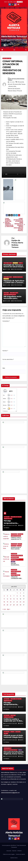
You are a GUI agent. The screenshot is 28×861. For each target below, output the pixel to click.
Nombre (5, 350)
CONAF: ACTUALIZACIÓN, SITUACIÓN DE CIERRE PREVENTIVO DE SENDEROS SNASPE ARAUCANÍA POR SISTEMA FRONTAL (18, 224)
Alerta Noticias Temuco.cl (14, 36)
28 (14, 605)
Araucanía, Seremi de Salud (10, 294)
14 (14, 599)
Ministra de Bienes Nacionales (15, 559)
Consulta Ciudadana (16, 535)
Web (4, 368)
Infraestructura (8, 518)
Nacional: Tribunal (15, 575)
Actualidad (6, 516)
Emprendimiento (14, 557)
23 (20, 602)
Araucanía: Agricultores (16, 555)
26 (7, 605)
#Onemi (11, 86)
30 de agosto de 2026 (11, 525)
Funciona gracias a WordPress (9, 845)
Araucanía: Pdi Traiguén (16, 516)
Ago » (8, 609)
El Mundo (19, 850)
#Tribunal (19, 90)
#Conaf (10, 84)
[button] (25, 49)
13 (10, 599)
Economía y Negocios (15, 571)
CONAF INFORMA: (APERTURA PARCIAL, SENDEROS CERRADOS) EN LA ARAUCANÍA (9, 222)
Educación (13, 545)
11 (4, 599)
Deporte (20, 543)
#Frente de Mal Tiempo (19, 84)
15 (17, 599)
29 (17, 605)
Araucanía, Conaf (7, 58)
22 (17, 602)
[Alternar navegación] (14, 50)
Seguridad (15, 262)
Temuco (20, 262)
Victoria (19, 545)
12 (7, 599)
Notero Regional (17, 269)
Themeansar (14, 847)
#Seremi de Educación (14, 88)
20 (10, 602)
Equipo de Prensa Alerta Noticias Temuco (16, 79)
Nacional (14, 850)
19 (7, 602)
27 (10, 605)
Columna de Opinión (20, 854)
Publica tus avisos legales (9, 854)
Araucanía (6, 292)
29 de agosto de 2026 (11, 756)
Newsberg (22, 845)
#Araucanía (20, 82)
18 (4, 602)
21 (14, 602)
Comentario (6, 321)
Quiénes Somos (14, 857)
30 (20, 605)
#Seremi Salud (12, 90)
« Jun (4, 609)
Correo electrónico (8, 359)
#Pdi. (14, 86)
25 (4, 605)
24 (23, 602)
